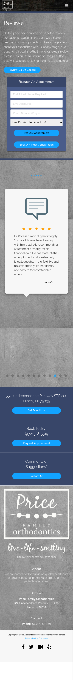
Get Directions (36, 410)
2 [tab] (12, 376)
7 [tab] (39, 376)
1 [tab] (7, 376)
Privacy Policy (31, 638)
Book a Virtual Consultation (36, 144)
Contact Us (37, 476)
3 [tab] (18, 376)
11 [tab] (60, 376)
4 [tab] (23, 376)
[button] (67, 5)
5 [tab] (28, 376)
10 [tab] (55, 376)
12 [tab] (66, 376)
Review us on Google (22, 69)
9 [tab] (50, 376)
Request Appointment (36, 443)
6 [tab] (34, 376)
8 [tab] (44, 376)
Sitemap (44, 638)
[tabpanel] (36, 241)
